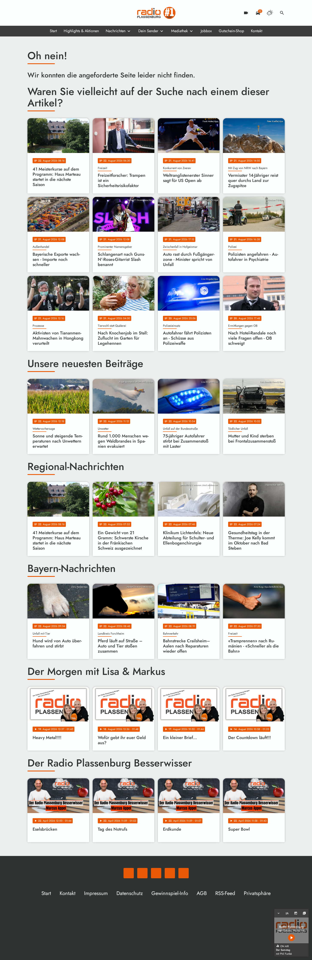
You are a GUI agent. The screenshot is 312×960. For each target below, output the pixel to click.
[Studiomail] (57, 13)
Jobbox (206, 31)
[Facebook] (40, 13)
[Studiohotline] (66, 13)
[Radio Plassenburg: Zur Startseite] (156, 12)
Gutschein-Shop (231, 31)
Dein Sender (148, 31)
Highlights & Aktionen (81, 31)
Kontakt (256, 31)
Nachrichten (115, 31)
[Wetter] (270, 12)
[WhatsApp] (31, 13)
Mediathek (179, 31)
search (282, 12)
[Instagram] (49, 13)
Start (53, 31)
